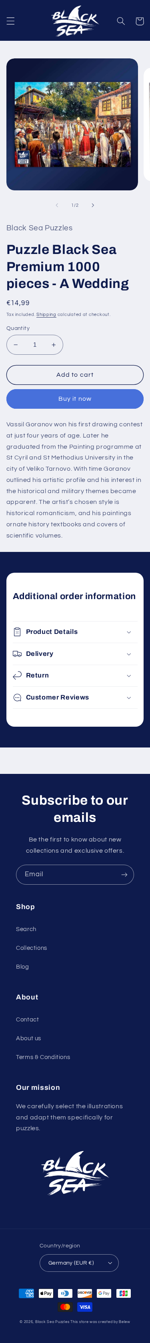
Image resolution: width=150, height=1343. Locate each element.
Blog (22, 967)
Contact (27, 1020)
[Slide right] (93, 205)
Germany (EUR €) (71, 1263)
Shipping (46, 314)
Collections (31, 948)
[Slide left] (57, 205)
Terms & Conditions (43, 1057)
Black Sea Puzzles (52, 1322)
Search (26, 929)
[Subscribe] (124, 874)
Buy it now (75, 399)
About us (28, 1038)
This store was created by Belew (100, 1322)
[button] (10, 21)
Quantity (18, 328)
